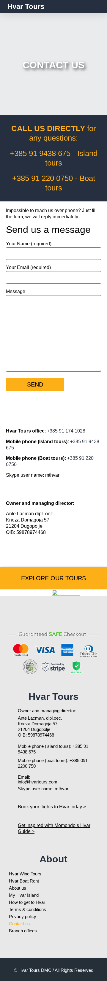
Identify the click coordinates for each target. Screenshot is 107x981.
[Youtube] (38, 618)
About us (17, 888)
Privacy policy (22, 916)
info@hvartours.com (37, 782)
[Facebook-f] (53, 618)
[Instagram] (68, 618)
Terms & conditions (27, 909)
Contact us (19, 923)
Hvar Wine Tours (25, 873)
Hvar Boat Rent (24, 880)
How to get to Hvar (27, 902)
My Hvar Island (24, 895)
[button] (95, 6)
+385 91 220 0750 (42, 178)
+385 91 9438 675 (40, 153)
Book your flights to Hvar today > (52, 806)
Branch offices (23, 930)
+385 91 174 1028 (66, 430)
